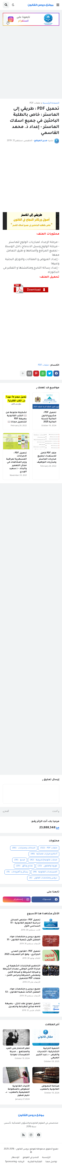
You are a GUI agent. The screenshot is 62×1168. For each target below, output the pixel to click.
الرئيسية (46, 1157)
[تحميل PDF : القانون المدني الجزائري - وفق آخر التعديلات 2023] (50, 955)
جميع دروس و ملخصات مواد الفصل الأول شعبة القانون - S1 (23, 938)
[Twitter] (50, 373)
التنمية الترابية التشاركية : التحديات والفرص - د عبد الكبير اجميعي (47, 1053)
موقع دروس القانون (25, 1149)
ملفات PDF (35, 103)
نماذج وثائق (24, 866)
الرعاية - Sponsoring (14, 1162)
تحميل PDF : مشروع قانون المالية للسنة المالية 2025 (48, 417)
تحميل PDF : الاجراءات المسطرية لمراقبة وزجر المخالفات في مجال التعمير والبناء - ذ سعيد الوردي (16, 462)
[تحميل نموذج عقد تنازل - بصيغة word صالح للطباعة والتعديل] (50, 1007)
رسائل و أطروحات (17, 872)
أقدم (6, 811)
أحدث (55, 811)
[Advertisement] (31, 65)
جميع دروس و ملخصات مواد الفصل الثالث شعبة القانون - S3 (22, 990)
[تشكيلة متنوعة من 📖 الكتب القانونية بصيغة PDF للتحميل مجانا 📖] (16, 401)
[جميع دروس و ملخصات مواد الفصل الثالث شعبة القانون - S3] (50, 993)
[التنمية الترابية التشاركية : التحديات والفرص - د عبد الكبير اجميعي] (45, 1037)
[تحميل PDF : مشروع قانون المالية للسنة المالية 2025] (46, 401)
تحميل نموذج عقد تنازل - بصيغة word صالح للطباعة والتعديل (22, 1005)
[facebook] (39, 1135)
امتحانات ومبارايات (23, 848)
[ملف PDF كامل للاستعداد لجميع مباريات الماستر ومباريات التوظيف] (46, 441)
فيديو (19, 860)
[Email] (29, 373)
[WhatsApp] (43, 373)
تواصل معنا (51, 1162)
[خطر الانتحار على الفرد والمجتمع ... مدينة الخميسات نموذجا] (16, 1037)
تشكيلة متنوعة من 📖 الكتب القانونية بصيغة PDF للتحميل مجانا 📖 (16, 417)
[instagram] (31, 1135)
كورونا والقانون (47, 866)
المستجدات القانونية (45, 872)
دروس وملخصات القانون (43, 878)
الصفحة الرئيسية (51, 103)
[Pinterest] (36, 373)
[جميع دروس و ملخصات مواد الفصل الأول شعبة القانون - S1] (50, 940)
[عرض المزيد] (23, 373)
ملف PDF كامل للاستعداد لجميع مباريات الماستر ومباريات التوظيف (46, 458)
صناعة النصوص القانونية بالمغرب (49, 1087)
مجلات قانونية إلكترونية (43, 860)
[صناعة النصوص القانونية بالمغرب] (45, 1075)
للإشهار (15, 1157)
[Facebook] (56, 373)
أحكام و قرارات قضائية (44, 854)
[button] (58, 5)
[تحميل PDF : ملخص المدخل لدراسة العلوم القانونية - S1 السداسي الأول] (50, 924)
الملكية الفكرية (35, 1162)
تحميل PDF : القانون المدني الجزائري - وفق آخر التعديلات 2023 (22, 953)
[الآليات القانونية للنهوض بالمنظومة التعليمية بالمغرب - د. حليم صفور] (16, 1075)
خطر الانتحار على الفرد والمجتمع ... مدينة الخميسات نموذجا (18, 1051)
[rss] (23, 1135)
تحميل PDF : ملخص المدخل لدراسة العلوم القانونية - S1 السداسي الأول (25, 923)
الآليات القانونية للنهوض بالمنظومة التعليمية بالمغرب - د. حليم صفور (17, 1091)
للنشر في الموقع (31, 1157)
